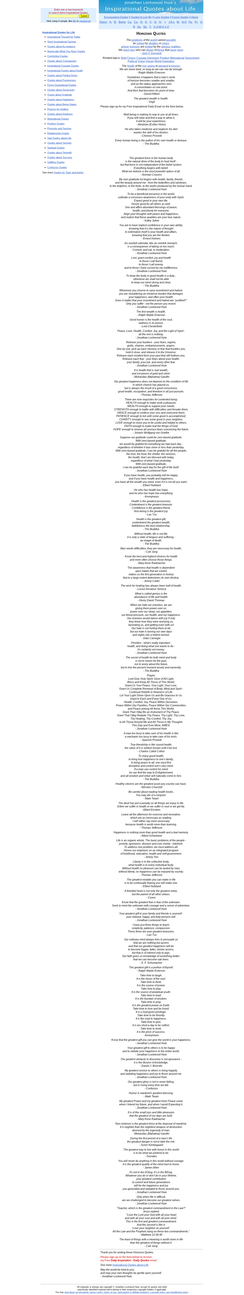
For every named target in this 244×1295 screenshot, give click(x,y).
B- (115, 22)
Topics (103, 22)
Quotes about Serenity (59, 142)
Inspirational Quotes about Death (65, 70)
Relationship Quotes (58, 133)
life (74, 21)
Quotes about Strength (59, 152)
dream (150, 50)
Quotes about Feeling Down (62, 75)
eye (144, 66)
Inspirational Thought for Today (63, 36)
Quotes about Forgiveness (61, 80)
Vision (141, 61)
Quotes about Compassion (61, 61)
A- (110, 22)
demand (163, 66)
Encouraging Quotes (116, 17)
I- (165, 22)
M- (178, 22)
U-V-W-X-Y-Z (161, 26)
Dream (150, 61)
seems (151, 66)
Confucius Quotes (57, 167)
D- (141, 22)
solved (140, 43)
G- (155, 22)
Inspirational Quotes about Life (130, 1265)
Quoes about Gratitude (59, 94)
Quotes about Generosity (61, 89)
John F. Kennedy (152, 53)
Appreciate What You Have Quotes (66, 51)
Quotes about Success (59, 157)
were (180, 50)
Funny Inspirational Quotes (61, 85)
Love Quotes (161, 17)
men (132, 50)
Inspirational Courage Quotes (63, 65)
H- (160, 22)
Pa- (191, 22)
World (158, 61)
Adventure (153, 58)
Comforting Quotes (57, 56)
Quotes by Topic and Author (68, 172)
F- (151, 22)
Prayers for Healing (57, 109)
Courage (141, 58)
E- (146, 22)
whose (125, 46)
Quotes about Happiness (60, 99)
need (126, 50)
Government (192, 58)
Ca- (130, 22)
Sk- (145, 26)
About (194, 17)
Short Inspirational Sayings (61, 41)
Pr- (196, 22)
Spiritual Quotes (56, 147)
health (130, 66)
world (153, 40)
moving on (85, 21)
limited (149, 46)
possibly (171, 40)
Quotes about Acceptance (61, 46)
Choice (131, 58)
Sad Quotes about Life (59, 138)
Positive (164, 58)
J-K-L (172, 22)
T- (150, 26)
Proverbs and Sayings (59, 128)
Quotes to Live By (141, 17)
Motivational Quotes (58, 118)
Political (132, 61)
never (173, 50)
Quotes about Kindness (60, 114)
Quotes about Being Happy (62, 104)
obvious (165, 46)
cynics (165, 43)
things (160, 50)
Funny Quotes (180, 17)
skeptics (153, 43)
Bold (123, 58)
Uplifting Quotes (56, 162)
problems (137, 40)
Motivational (177, 58)
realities (175, 46)
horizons (135, 46)
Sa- (139, 26)
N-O (184, 22)
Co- (136, 22)
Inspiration (168, 61)
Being (122, 22)
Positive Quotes (56, 123)
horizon (175, 66)
